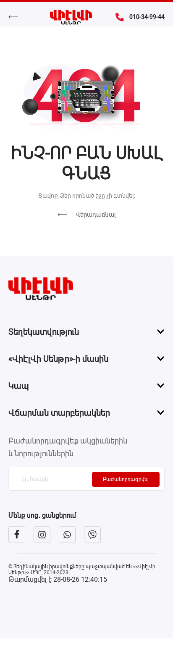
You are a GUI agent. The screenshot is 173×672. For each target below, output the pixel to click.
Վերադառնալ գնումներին (17, 17)
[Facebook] (16, 534)
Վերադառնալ (96, 214)
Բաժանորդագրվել (126, 479)
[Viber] (92, 534)
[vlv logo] (86, 288)
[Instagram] (42, 534)
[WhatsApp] (67, 534)
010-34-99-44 (147, 16)
